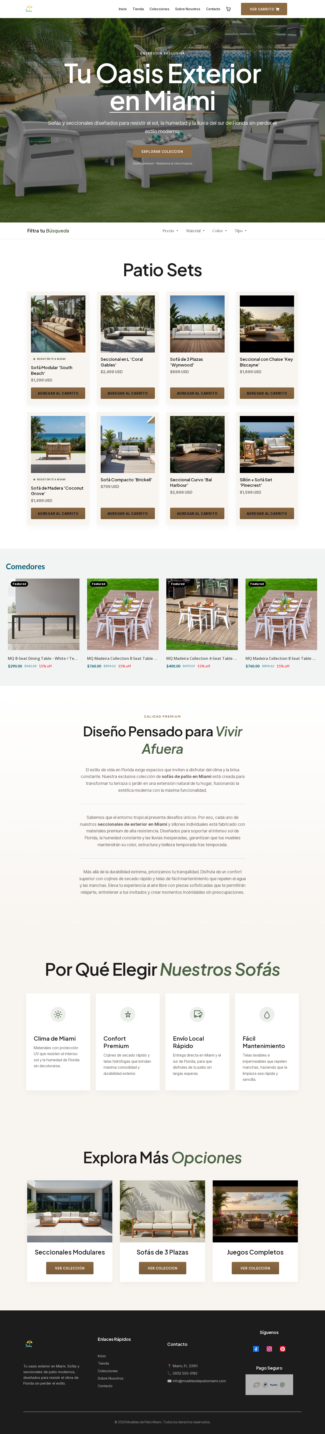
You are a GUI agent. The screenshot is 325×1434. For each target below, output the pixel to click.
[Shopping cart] (228, 9)
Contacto (105, 1386)
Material (193, 230)
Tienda (103, 1363)
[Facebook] (256, 1349)
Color (217, 230)
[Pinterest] (282, 1349)
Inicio (102, 1356)
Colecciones (108, 1371)
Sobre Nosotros (110, 1378)
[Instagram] (269, 1349)
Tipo (239, 230)
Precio (168, 230)
